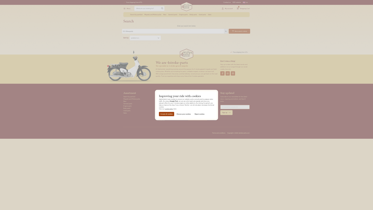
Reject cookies (199, 114)
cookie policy (169, 109)
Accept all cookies (166, 114)
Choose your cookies (184, 114)
